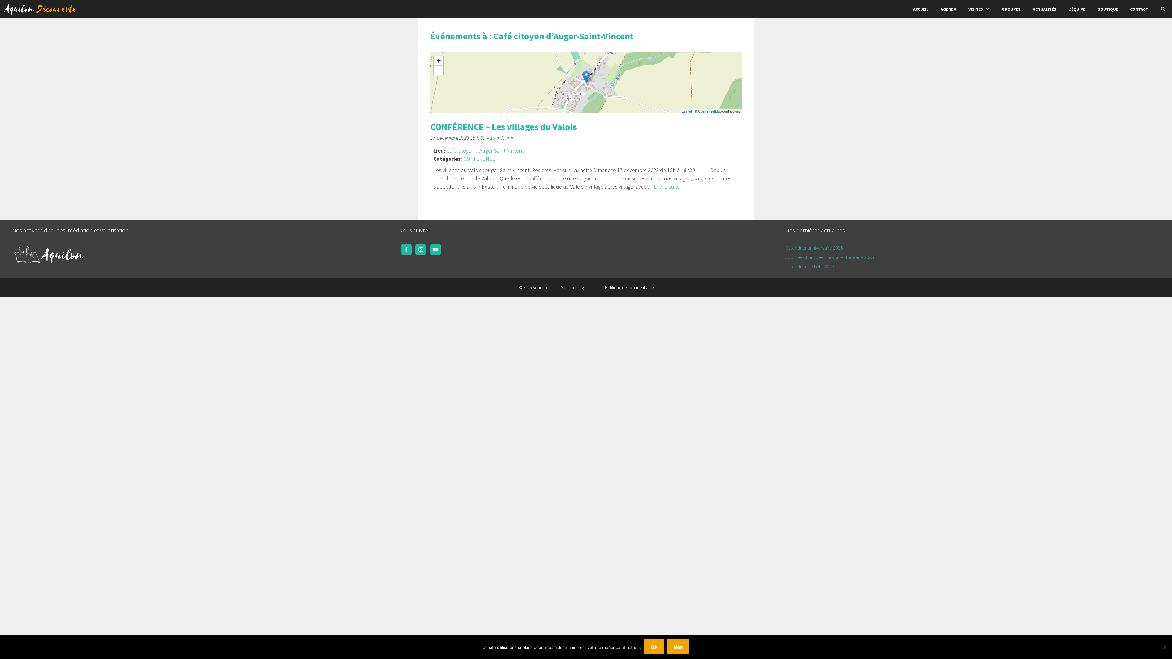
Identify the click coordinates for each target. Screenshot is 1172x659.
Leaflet (687, 111)
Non (678, 646)
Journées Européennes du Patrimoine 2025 (829, 257)
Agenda (948, 9)
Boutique (1108, 9)
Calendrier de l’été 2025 (809, 266)
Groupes (1011, 9)
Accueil (920, 9)
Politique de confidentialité (629, 287)
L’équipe (1077, 9)
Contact (1139, 9)
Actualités (1044, 9)
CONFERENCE (479, 158)
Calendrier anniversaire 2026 (814, 247)
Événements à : (532, 36)
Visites (975, 9)
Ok (654, 646)
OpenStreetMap (710, 111)
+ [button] (439, 60)
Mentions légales (576, 287)
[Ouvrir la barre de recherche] (1163, 9)
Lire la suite (667, 186)
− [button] (439, 70)
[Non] (1164, 647)
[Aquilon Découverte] (42, 9)
